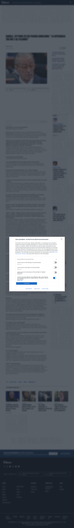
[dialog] (37, 264)
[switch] (55, 262)
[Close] (62, 239)
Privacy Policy (45, 288)
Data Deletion (29, 288)
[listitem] (37, 259)
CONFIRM (26, 283)
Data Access (37, 288)
